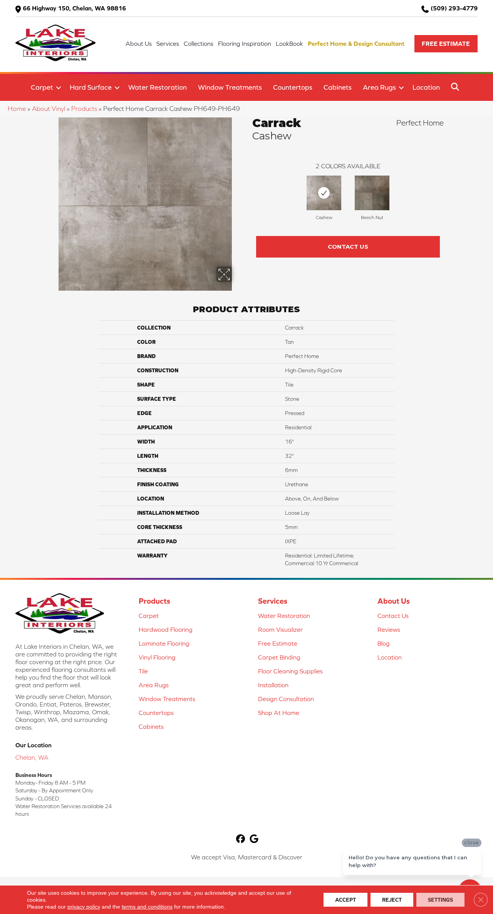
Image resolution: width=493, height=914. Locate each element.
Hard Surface (91, 87)
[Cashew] (324, 193)
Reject (392, 900)
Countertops (292, 87)
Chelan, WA (32, 757)
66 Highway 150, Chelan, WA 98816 (74, 8)
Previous (248, 191)
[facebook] (240, 839)
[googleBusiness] (254, 839)
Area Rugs (379, 87)
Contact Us (348, 246)
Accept (345, 900)
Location (426, 87)
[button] (446, 43)
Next (447, 191)
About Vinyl (48, 108)
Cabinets (338, 87)
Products (84, 108)
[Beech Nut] (372, 193)
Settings (440, 900)
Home (17, 108)
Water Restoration (157, 87)
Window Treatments (230, 87)
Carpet (42, 87)
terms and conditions (147, 907)
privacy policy (83, 907)
